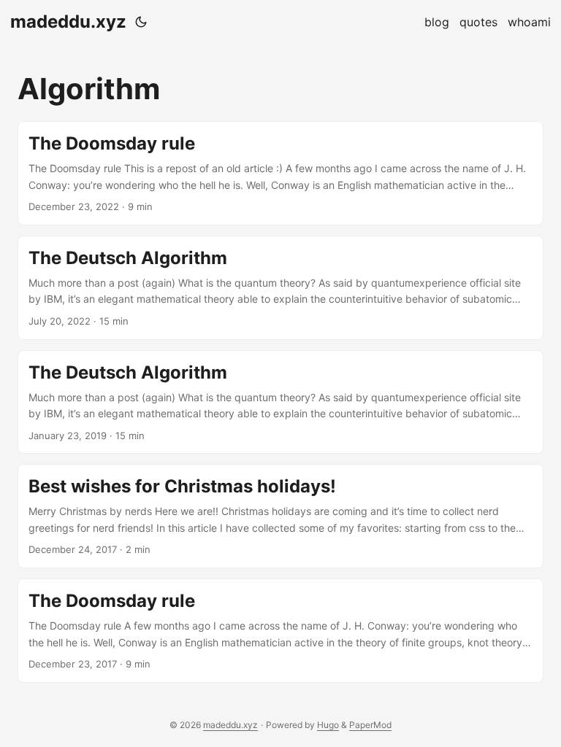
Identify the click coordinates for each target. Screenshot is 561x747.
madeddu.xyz (68, 21)
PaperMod (370, 724)
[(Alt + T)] (141, 22)
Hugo (328, 724)
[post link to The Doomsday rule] (280, 173)
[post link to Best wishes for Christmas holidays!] (280, 516)
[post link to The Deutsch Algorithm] (280, 287)
